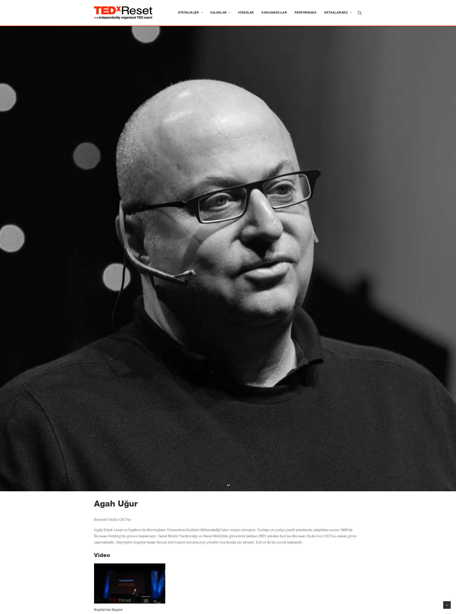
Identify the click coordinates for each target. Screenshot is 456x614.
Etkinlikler (188, 12)
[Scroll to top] (447, 605)
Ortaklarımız (336, 12)
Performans (305, 12)
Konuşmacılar (274, 12)
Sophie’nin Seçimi (108, 610)
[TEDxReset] (123, 12)
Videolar (246, 12)
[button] (360, 13)
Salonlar (218, 12)
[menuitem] (190, 13)
